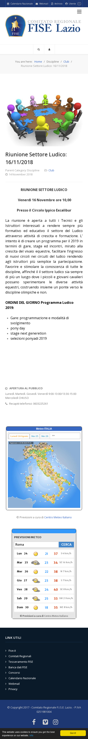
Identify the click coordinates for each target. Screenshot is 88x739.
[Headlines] (44, 26)
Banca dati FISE (18, 667)
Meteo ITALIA (44, 428)
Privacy (13, 689)
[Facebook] (34, 722)
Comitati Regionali (20, 656)
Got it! (73, 733)
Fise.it (12, 650)
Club (51, 170)
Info (31, 735)
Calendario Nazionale (22, 678)
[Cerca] (38, 49)
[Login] (49, 49)
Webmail (14, 684)
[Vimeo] (45, 722)
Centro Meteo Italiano (58, 517)
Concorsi (14, 672)
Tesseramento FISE (21, 662)
